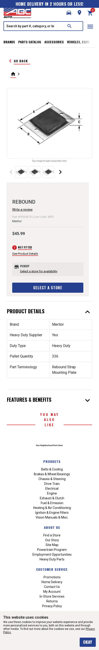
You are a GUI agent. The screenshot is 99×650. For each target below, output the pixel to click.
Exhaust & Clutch (52, 498)
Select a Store (47, 287)
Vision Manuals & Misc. (52, 517)
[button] (69, 13)
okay (87, 642)
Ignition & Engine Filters (52, 512)
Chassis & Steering (52, 479)
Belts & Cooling (52, 469)
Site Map (52, 545)
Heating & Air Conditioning (52, 508)
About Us (52, 527)
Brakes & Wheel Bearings (52, 474)
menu (90, 26)
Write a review (22, 209)
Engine (52, 493)
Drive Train (52, 484)
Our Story (52, 540)
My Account (52, 591)
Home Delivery (51, 582)
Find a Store (52, 535)
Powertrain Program (52, 550)
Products (52, 461)
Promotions (52, 577)
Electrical (51, 488)
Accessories (54, 41)
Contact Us (52, 587)
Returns (52, 601)
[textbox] (30, 26)
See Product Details (25, 253)
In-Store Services (52, 596)
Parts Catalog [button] (29, 41)
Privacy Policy (52, 606)
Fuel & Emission (52, 503)
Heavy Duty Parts (52, 559)
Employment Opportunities (52, 554)
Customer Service (52, 569)
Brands (9, 41)
